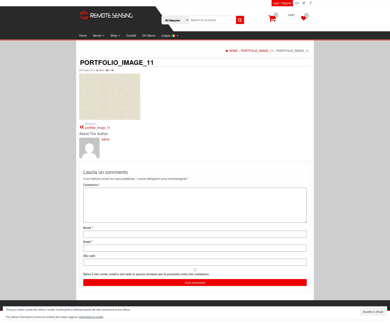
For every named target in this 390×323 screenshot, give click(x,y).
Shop (114, 35)
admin (101, 70)
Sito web (89, 256)
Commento (91, 185)
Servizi (97, 35)
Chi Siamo (148, 35)
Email (88, 242)
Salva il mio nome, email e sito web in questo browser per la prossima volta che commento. (146, 274)
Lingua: (166, 35)
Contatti (131, 35)
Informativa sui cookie (91, 317)
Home (83, 35)
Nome (88, 228)
